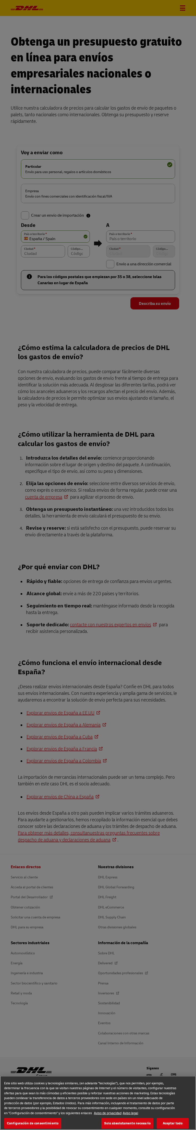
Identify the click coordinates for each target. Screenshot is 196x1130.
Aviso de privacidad (107, 1113)
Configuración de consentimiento (32, 1123)
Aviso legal (130, 1113)
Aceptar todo (173, 1123)
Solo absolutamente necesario (127, 1123)
